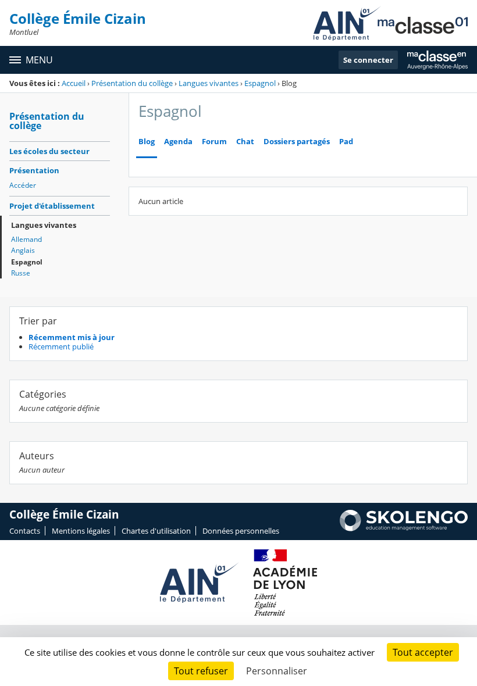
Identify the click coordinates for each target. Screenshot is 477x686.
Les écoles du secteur (49, 151)
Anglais (23, 250)
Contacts (24, 530)
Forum (214, 142)
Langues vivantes (208, 83)
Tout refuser (201, 670)
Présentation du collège (132, 83)
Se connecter (368, 60)
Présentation (34, 170)
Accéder (22, 185)
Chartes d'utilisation (156, 530)
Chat (245, 142)
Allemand (26, 239)
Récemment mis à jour (72, 337)
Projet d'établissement (52, 206)
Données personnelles (240, 530)
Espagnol (260, 83)
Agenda (178, 142)
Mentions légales (81, 530)
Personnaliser (276, 670)
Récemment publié (61, 346)
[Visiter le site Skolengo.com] (404, 528)
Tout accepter (423, 652)
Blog (146, 142)
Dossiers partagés (297, 142)
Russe (20, 273)
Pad (346, 142)
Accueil (74, 83)
